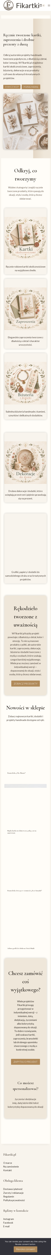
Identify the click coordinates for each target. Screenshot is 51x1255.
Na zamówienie (11, 1166)
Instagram (8, 1219)
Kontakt (7, 1170)
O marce (7, 1162)
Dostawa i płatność (13, 1189)
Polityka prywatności (14, 1200)
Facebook (8, 1222)
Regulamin (8, 1196)
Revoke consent (25, 1249)
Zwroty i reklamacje (13, 1192)
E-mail (6, 1226)
